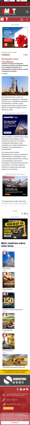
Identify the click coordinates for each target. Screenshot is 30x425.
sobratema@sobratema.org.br (13, 404)
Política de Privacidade (22, 415)
